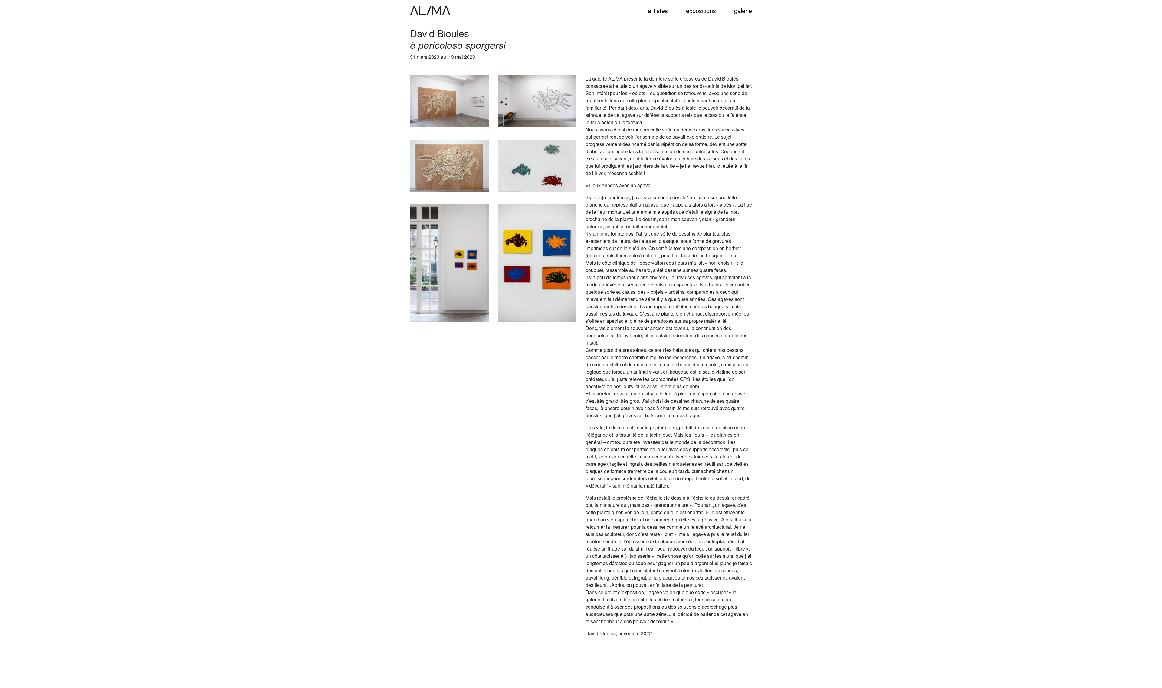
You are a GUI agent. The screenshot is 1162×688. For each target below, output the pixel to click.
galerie (743, 10)
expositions (701, 10)
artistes (658, 10)
